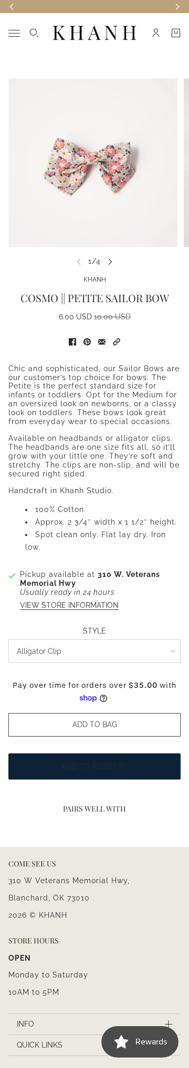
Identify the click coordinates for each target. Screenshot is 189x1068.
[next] (110, 261)
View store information (69, 605)
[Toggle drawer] (14, 33)
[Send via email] (102, 342)
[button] (116, 342)
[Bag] (176, 33)
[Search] (34, 33)
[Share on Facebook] (72, 342)
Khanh (94, 279)
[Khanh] (94, 33)
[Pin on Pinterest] (87, 342)
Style (94, 631)
